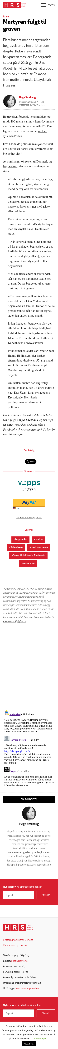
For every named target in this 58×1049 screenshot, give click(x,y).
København (16, 547)
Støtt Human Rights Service (18, 940)
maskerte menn (39, 547)
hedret (39, 539)
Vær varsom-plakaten (27, 988)
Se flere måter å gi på (27, 517)
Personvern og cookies (15, 945)
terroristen (29, 563)
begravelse (21, 539)
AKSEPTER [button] (29, 1043)
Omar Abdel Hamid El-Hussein (29, 555)
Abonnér (46, 895)
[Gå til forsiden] (18, 927)
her (49, 429)
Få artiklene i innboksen (22, 887)
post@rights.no (19, 961)
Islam (6, 16)
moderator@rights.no (14, 621)
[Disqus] (29, 666)
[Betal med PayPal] (29, 503)
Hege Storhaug (27, 97)
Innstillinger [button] (40, 1038)
